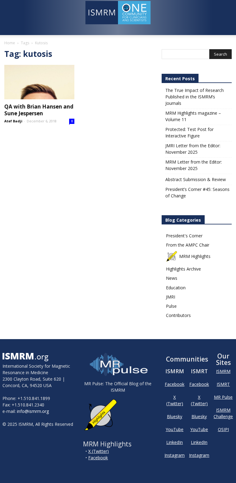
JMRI (170, 297)
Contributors (178, 315)
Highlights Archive (183, 269)
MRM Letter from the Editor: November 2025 (193, 165)
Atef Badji (13, 121)
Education (176, 288)
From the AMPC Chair (187, 245)
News (171, 278)
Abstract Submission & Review (195, 179)
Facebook (98, 458)
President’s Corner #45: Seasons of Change (197, 192)
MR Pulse (223, 397)
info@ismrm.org (33, 411)
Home (9, 43)
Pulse (171, 306)
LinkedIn (174, 442)
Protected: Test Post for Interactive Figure (189, 132)
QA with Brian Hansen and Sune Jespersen (38, 110)
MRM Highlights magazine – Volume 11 (193, 116)
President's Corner (184, 236)
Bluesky (174, 416)
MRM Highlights (194, 256)
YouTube (174, 429)
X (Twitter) (98, 451)
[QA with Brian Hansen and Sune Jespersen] (39, 82)
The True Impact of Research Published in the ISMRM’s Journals (194, 96)
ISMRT (223, 384)
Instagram (174, 455)
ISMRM (223, 371)
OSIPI (223, 429)
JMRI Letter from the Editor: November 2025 (192, 149)
